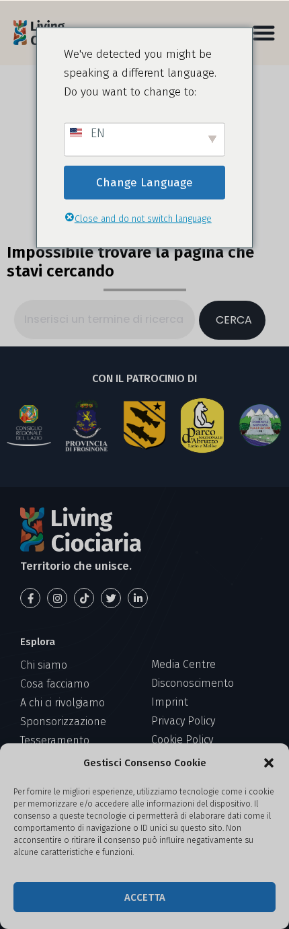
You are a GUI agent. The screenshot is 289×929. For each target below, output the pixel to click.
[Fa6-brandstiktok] (84, 598)
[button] (269, 763)
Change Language (144, 182)
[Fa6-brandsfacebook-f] (30, 598)
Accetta (144, 897)
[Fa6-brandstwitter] (111, 598)
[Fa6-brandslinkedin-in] (138, 598)
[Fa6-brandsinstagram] (57, 598)
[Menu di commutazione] (264, 32)
